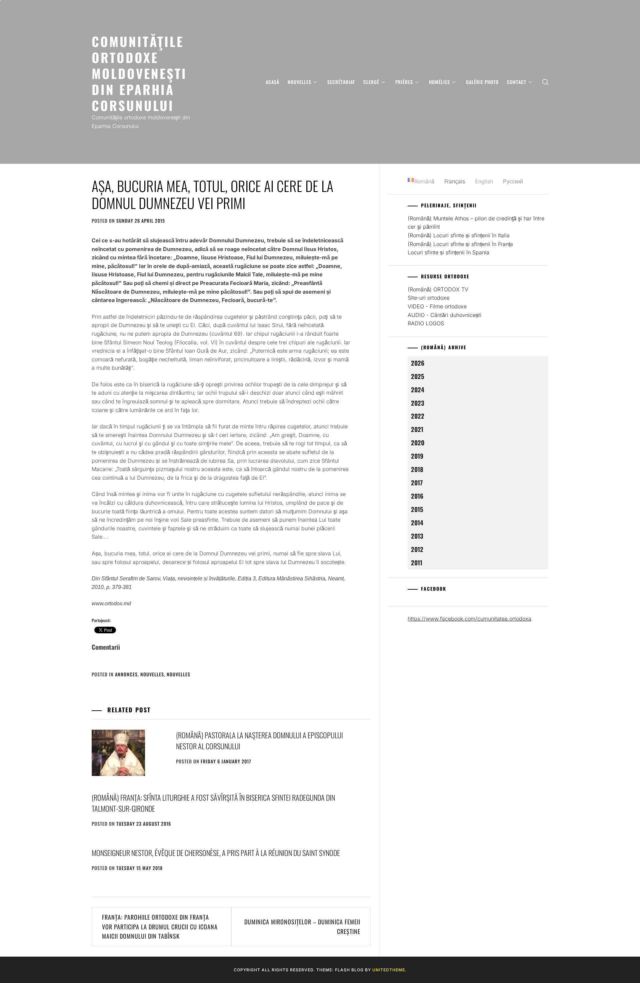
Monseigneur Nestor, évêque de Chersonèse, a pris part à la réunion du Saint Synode (216, 852)
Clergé (371, 81)
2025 (417, 376)
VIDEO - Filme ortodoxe (437, 306)
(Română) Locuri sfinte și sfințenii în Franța (460, 244)
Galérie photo (482, 81)
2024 (417, 389)
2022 (417, 415)
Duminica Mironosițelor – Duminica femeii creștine (302, 926)
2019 (417, 455)
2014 (417, 522)
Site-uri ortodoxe (428, 297)
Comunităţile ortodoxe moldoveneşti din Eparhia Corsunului (139, 73)
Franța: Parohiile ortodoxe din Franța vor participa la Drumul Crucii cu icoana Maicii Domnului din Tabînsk (160, 927)
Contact (516, 81)
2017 (417, 482)
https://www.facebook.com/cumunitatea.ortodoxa (469, 618)
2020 (417, 442)
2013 (417, 535)
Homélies (439, 81)
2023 (417, 402)
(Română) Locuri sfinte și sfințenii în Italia (459, 235)
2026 (417, 362)
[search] (545, 81)
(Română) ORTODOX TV (438, 289)
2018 (417, 469)
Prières (404, 81)
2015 (417, 509)
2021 (417, 429)
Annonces (126, 674)
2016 (417, 495)
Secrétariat (341, 81)
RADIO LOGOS (426, 323)
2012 (417, 549)
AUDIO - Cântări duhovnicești (444, 315)
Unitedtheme (388, 969)
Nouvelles (299, 81)
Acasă (272, 81)
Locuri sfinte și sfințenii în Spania (448, 252)
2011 (416, 562)
